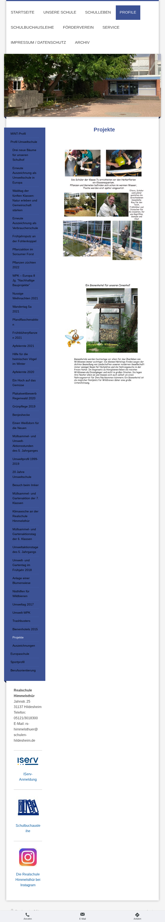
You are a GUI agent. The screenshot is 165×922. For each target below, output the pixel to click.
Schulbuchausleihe (28, 828)
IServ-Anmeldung (28, 776)
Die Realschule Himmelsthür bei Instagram (27, 879)
